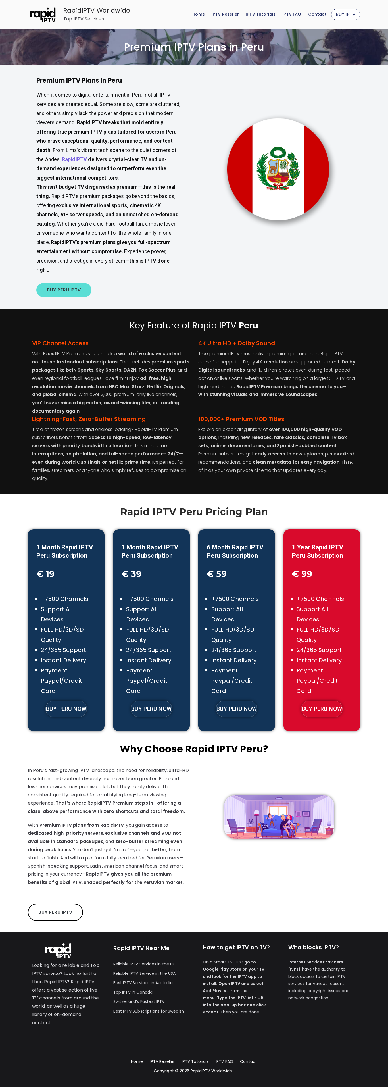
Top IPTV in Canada (133, 992)
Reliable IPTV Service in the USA (144, 973)
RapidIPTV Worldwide (96, 10)
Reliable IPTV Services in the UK (144, 964)
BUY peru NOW (151, 708)
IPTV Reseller (225, 14)
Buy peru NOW (236, 708)
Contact (317, 14)
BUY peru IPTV (64, 290)
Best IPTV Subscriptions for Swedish (148, 1011)
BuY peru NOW (66, 708)
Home (198, 14)
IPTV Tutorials (261, 14)
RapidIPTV (75, 159)
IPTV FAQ (291, 14)
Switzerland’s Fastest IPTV (139, 1001)
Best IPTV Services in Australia (143, 983)
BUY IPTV (346, 14)
